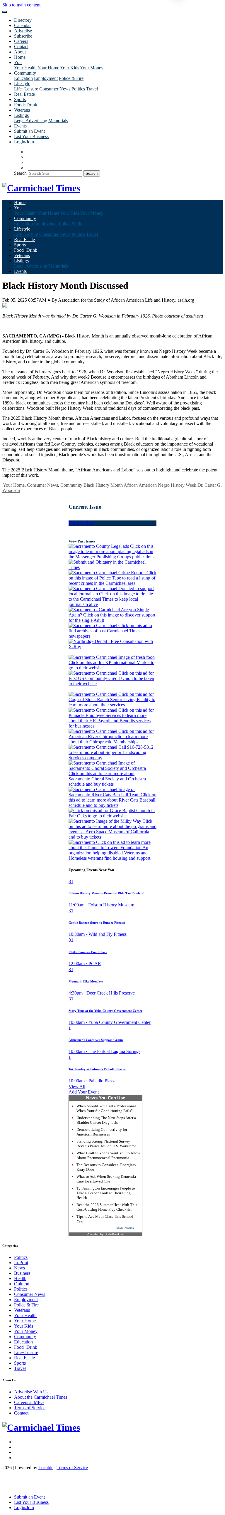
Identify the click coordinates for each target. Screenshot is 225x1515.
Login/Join (24, 141)
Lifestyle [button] (22, 83)
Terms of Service (29, 1407)
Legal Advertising (30, 120)
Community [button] (25, 72)
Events (20, 125)
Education (23, 78)
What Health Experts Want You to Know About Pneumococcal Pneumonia (108, 1155)
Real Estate (24, 94)
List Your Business (31, 136)
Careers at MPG (29, 1402)
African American (140, 485)
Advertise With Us (31, 1391)
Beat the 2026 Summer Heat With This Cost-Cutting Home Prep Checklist (106, 1207)
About (20, 51)
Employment (46, 78)
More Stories (125, 1228)
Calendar (22, 25)
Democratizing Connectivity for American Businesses (101, 1131)
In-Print (21, 1262)
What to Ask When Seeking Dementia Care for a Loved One (106, 1178)
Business (22, 1273)
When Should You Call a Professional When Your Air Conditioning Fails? (106, 1108)
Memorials (58, 120)
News (19, 1267)
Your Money (91, 67)
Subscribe (23, 35)
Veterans (22, 110)
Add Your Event (84, 1091)
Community (71, 485)
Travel (92, 88)
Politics (78, 88)
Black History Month (103, 485)
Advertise (23, 30)
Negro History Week (177, 485)
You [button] (18, 62)
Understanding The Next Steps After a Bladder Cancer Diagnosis (106, 1120)
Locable (45, 1467)
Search (20, 173)
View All (77, 1086)
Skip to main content (21, 4)
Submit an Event (29, 131)
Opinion (21, 1283)
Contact (21, 46)
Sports (20, 99)
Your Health (25, 67)
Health (20, 1278)
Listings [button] (21, 115)
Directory (23, 20)
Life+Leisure (26, 88)
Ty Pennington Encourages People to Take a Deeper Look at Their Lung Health (105, 1193)
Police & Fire (71, 78)
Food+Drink (25, 104)
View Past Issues (82, 541)
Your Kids (69, 67)
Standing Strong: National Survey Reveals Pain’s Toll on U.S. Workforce (106, 1143)
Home (19, 57)
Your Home (48, 67)
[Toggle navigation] (4, 12)
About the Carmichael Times (40, 1397)
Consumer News (54, 88)
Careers (21, 41)
